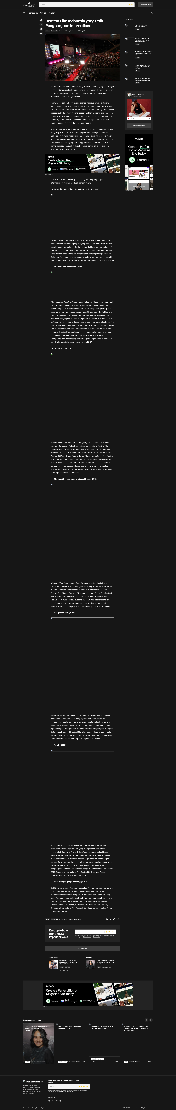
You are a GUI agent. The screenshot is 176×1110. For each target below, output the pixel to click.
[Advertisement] (82, 163)
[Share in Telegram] (41, 29)
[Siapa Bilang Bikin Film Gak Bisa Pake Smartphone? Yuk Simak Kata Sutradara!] (64, 964)
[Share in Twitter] (41, 24)
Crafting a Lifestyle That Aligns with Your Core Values (143, 66)
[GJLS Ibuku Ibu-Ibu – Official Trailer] (129, 28)
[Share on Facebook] (41, 20)
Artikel (47, 31)
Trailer (137, 29)
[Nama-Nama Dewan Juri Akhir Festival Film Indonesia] (104, 1043)
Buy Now (43, 1108)
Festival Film (54, 31)
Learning (67, 967)
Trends (138, 57)
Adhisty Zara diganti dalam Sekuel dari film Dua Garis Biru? (142, 40)
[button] (24, 12)
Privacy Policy (87, 937)
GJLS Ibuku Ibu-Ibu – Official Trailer (141, 25)
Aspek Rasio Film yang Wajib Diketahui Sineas (143, 79)
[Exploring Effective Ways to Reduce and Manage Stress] (129, 55)
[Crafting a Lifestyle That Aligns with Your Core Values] (129, 68)
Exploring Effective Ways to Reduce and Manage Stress (143, 53)
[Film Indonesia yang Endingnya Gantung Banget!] (71, 1043)
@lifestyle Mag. (138, 94)
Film (65, 1061)
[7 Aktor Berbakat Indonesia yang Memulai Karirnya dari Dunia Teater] (101, 964)
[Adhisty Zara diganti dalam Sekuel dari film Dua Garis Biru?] (129, 42)
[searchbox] (82, 4)
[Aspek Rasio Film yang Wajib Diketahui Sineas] (129, 82)
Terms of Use (96, 937)
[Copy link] (41, 33)
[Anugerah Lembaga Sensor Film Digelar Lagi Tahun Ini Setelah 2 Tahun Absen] (137, 1043)
